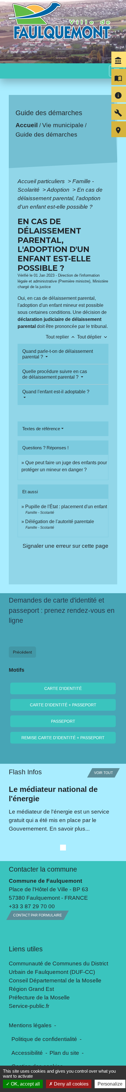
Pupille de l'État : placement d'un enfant (66, 506)
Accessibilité (27, 1053)
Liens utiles (26, 949)
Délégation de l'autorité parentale (59, 521)
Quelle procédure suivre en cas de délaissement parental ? (54, 374)
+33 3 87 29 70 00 (32, 906)
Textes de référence (41, 428)
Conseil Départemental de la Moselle (55, 980)
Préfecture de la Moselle (39, 997)
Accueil (27, 125)
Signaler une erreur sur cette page (65, 545)
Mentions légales (30, 1025)
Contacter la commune (43, 869)
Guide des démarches (46, 134)
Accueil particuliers (42, 181)
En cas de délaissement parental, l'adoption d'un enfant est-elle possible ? (60, 198)
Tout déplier (92, 336)
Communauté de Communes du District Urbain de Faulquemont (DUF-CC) (58, 967)
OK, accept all (25, 1083)
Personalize (110, 1083)
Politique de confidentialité (44, 1039)
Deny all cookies (70, 1083)
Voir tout (103, 773)
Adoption (59, 189)
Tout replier (61, 336)
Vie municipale (63, 125)
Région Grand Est (31, 989)
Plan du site (64, 1053)
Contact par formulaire (37, 915)
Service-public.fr (29, 1006)
